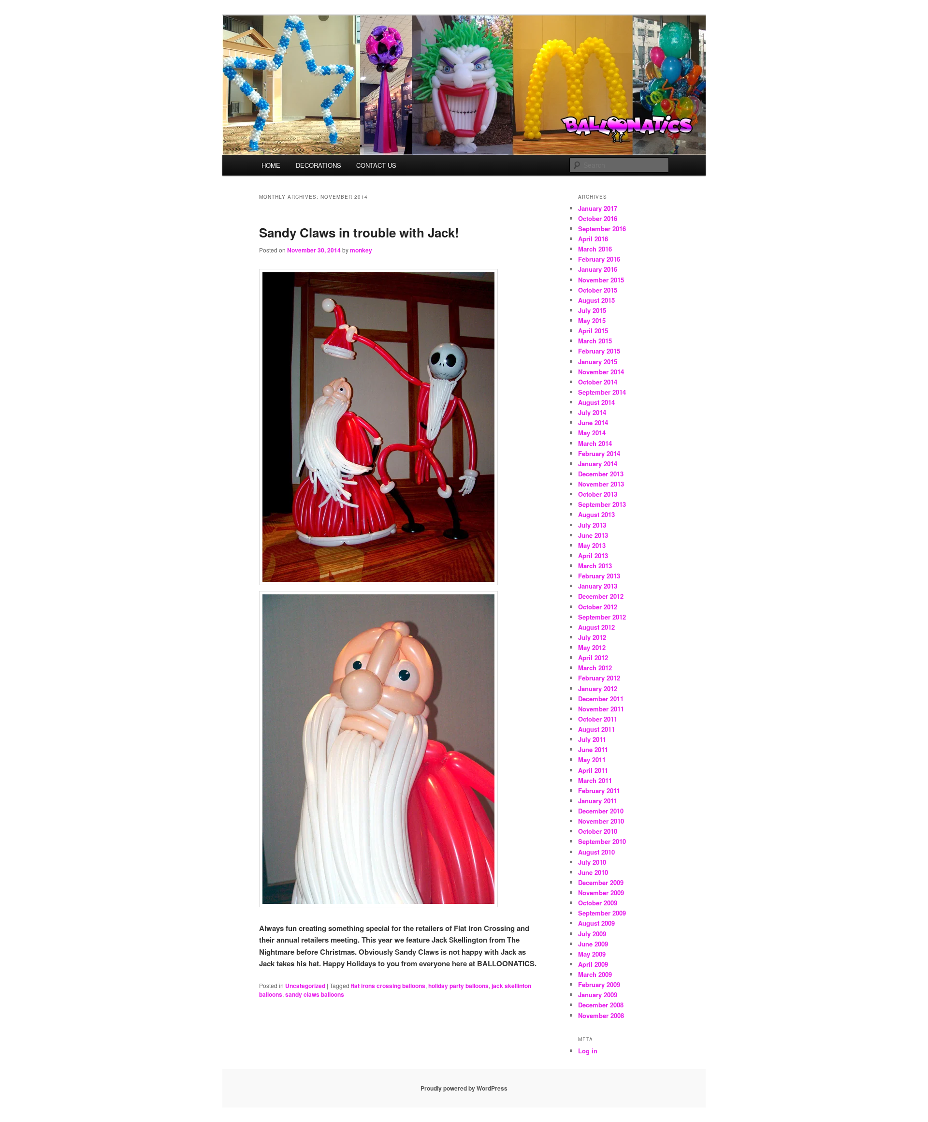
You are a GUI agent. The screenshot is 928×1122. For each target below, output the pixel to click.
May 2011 (592, 759)
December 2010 (601, 810)
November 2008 (601, 1015)
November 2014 (601, 371)
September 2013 (602, 504)
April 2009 (593, 964)
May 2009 (592, 954)
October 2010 (597, 831)
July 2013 (592, 525)
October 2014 (597, 381)
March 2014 (595, 443)
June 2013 (593, 535)
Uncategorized (305, 985)
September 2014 (602, 392)
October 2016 (597, 218)
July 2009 (592, 933)
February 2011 (599, 790)
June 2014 (593, 422)
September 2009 (602, 912)
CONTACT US (376, 165)
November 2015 (601, 279)
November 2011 (601, 708)
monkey (361, 250)
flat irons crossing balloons (388, 985)
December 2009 (601, 882)
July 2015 (592, 310)
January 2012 (597, 688)
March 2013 (595, 565)
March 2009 (595, 974)
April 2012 (593, 657)
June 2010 (593, 872)
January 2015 (597, 361)
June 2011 (593, 749)
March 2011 (595, 780)
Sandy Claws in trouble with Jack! (359, 232)
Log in (587, 1050)
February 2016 (599, 259)
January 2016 (597, 269)
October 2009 (597, 902)
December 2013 (601, 473)
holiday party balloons (458, 985)
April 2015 (593, 330)
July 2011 (592, 739)
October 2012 (597, 606)
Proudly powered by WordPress (464, 1088)
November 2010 (601, 821)
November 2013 (601, 483)
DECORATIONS (318, 165)
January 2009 (597, 994)
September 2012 (602, 616)
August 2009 (596, 923)
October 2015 (597, 290)
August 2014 (596, 402)
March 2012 (595, 667)
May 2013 (592, 545)
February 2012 (599, 677)
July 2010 (592, 862)
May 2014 (592, 432)
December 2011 (601, 698)
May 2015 (592, 320)
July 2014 (592, 412)
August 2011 (596, 729)
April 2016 (593, 238)
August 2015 (596, 300)
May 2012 (592, 647)
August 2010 (596, 851)
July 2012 (592, 637)
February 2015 (599, 350)
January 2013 (597, 586)
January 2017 (597, 208)
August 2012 (596, 627)
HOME (270, 165)
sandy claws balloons (314, 994)
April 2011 (593, 770)
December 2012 (601, 596)
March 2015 (595, 340)
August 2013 (596, 514)
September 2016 (602, 228)
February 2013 (599, 575)
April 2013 (593, 555)
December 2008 (601, 1004)
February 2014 (599, 453)
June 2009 (593, 943)
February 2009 (599, 984)
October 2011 (597, 718)
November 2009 (601, 892)
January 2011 (597, 800)
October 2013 (597, 494)
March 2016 (595, 248)
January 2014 (597, 463)
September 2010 (602, 841)
